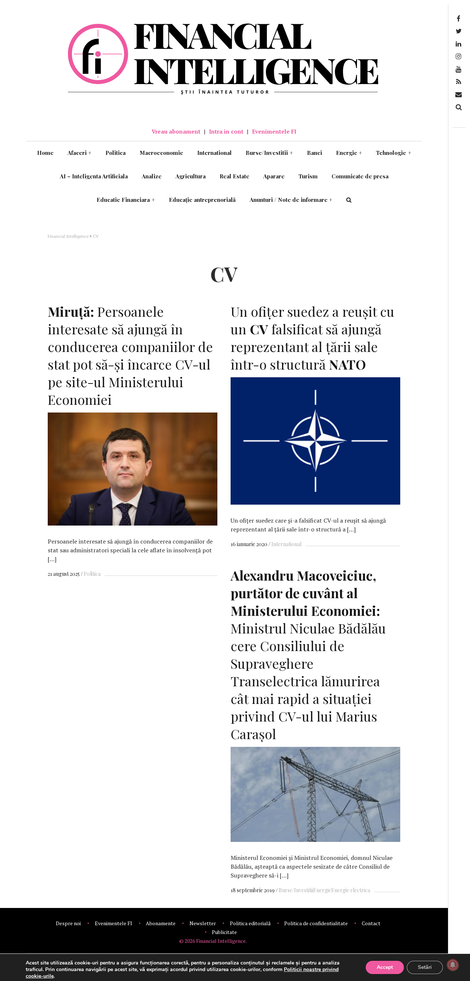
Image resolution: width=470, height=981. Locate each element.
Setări (425, 967)
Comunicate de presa (360, 176)
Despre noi (68, 923)
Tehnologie (393, 152)
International (214, 152)
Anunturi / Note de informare (291, 199)
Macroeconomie (161, 152)
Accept (385, 967)
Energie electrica (350, 890)
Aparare (274, 176)
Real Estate (234, 176)
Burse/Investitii (269, 152)
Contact (371, 923)
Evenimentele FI (274, 131)
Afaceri (80, 152)
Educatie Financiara (126, 199)
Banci (314, 152)
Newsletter (202, 923)
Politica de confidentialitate (316, 923)
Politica (115, 152)
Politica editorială (250, 923)
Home (45, 152)
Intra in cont (226, 131)
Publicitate (224, 932)
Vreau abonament (176, 131)
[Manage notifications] (453, 965)
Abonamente (161, 923)
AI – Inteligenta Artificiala (94, 176)
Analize (152, 176)
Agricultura (191, 176)
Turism (308, 176)
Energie (349, 152)
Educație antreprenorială (202, 199)
